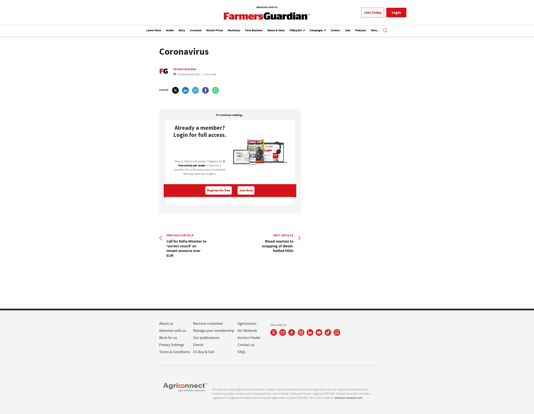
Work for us (168, 337)
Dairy (182, 30)
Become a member (208, 323)
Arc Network (247, 330)
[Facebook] (291, 332)
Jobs (347, 30)
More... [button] (375, 30)
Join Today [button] (373, 12)
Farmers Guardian (184, 69)
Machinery (234, 30)
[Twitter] (273, 332)
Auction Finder (249, 337)
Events (198, 344)
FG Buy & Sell (203, 352)
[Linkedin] (310, 332)
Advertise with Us (267, 7)
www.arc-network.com (348, 398)
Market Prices (214, 30)
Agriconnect (247, 323)
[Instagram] (301, 332)
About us (166, 323)
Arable (170, 30)
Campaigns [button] (317, 30)
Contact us (246, 344)
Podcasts (360, 30)
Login (396, 12)
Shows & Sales (276, 30)
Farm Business (254, 30)
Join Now (246, 190)
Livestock (196, 30)
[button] (385, 31)
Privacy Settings (171, 344)
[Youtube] (319, 332)
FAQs (242, 352)
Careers (335, 30)
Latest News (153, 30)
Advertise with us (172, 330)
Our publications (206, 337)
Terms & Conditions (174, 352)
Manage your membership (213, 330)
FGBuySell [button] (296, 30)
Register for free (218, 190)
